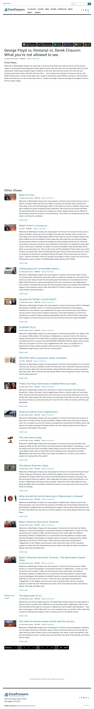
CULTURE (41, 9)
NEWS (47, 9)
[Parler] (88, 10)
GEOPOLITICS (62, 9)
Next (66, 648)
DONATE (37, 12)
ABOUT (29, 12)
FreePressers (14, 11)
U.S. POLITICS (31, 9)
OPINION (53, 9)
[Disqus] (47, 112)
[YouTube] (86, 10)
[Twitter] (83, 10)
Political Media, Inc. (86, 705)
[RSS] (88, 11)
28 (61, 648)
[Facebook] (81, 10)
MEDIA (70, 9)
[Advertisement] (47, 28)
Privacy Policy (22, 706)
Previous (8, 648)
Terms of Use (31, 706)
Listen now (23, 220)
